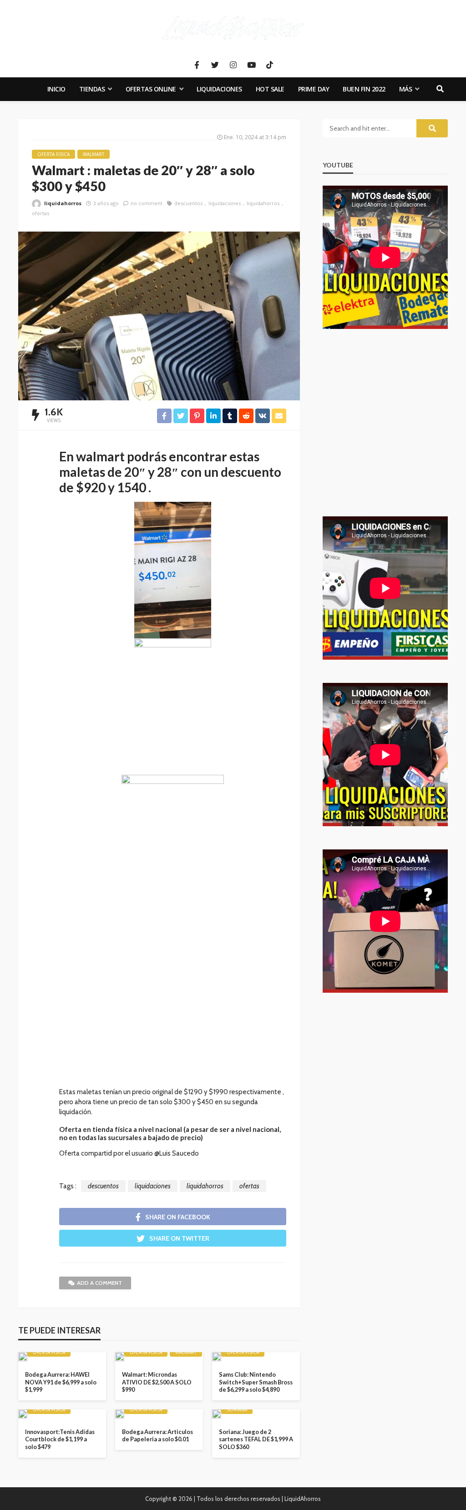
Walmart (93, 154)
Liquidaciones (219, 89)
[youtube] (251, 65)
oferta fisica (53, 154)
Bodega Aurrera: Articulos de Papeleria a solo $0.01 (157, 1435)
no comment (146, 203)
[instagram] (233, 65)
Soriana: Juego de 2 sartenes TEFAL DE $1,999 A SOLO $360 (256, 1439)
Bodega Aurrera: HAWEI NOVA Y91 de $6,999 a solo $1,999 (60, 1382)
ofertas (40, 213)
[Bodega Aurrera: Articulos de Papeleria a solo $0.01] (119, 1414)
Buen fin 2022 (364, 89)
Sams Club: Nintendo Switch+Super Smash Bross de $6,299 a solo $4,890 (256, 1382)
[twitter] (215, 65)
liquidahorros (62, 203)
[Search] (440, 89)
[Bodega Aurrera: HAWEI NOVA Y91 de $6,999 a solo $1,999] (22, 1356)
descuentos (188, 203)
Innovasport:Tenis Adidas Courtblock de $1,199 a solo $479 (60, 1439)
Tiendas (92, 89)
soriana (237, 1409)
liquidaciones (224, 203)
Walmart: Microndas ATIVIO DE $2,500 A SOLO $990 (157, 1382)
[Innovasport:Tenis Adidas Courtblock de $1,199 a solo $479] (22, 1414)
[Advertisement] (172, 1005)
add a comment (99, 1282)
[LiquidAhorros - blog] (233, 27)
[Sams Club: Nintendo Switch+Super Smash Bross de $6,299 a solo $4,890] (216, 1356)
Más (405, 89)
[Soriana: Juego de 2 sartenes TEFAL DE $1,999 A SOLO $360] (216, 1414)
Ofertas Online (151, 89)
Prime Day (313, 89)
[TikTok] (269, 65)
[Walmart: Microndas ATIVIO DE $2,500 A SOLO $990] (119, 1356)
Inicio (56, 89)
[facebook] (196, 65)
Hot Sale (270, 89)
